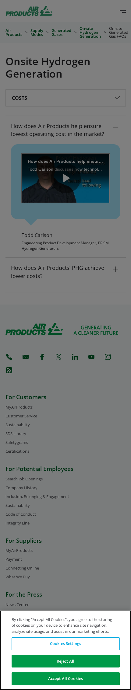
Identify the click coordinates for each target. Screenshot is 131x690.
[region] (65, 650)
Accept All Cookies (65, 678)
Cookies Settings (65, 643)
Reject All (65, 661)
